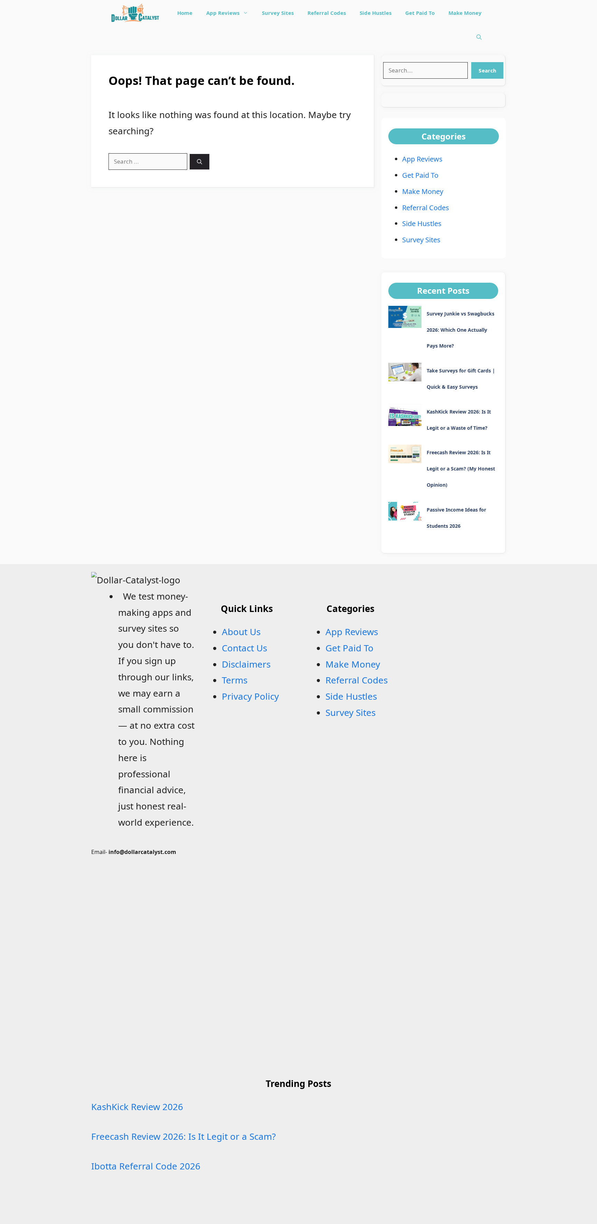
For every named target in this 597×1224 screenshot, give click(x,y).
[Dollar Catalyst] (134, 13)
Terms (234, 680)
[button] (479, 37)
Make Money (465, 12)
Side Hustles (375, 12)
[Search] (199, 161)
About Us (241, 631)
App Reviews (222, 12)
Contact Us (244, 648)
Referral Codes (326, 12)
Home (184, 12)
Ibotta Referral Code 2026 (145, 1166)
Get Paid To (420, 12)
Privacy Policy (250, 696)
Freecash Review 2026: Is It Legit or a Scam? (183, 1136)
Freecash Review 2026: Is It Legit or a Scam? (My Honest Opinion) (461, 468)
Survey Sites (278, 12)
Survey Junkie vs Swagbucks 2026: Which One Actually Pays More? (460, 329)
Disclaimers (246, 664)
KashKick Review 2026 (137, 1106)
